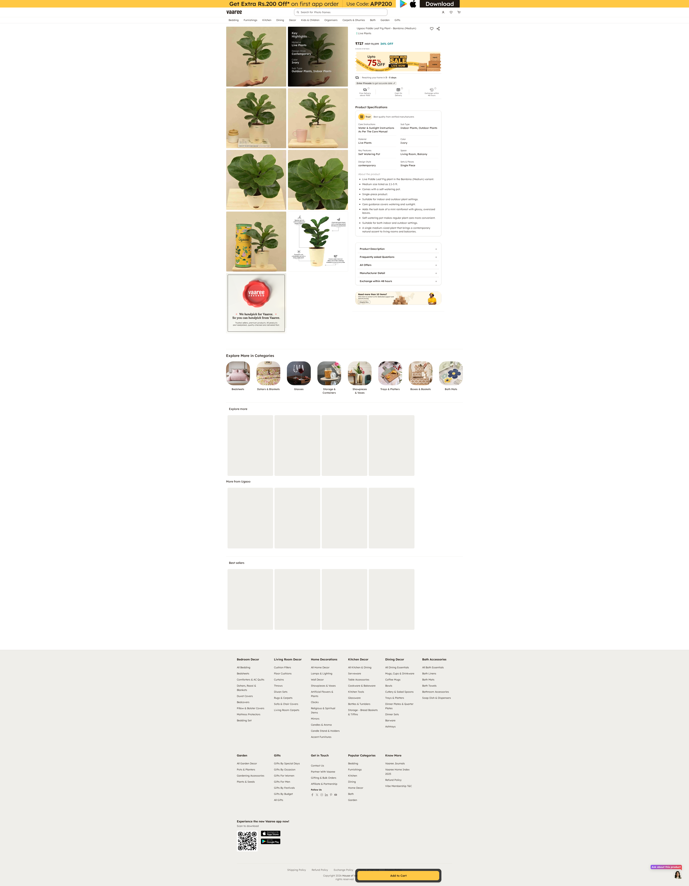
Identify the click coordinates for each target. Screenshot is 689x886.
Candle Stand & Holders (325, 730)
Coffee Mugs (392, 679)
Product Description (372, 248)
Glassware (354, 697)
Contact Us (317, 765)
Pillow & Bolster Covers (250, 708)
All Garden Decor (247, 763)
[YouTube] (335, 794)
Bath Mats (428, 679)
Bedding (234, 20)
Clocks (315, 702)
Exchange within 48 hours (376, 281)
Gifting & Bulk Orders (323, 777)
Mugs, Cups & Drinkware (399, 673)
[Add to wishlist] (431, 28)
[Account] (443, 12)
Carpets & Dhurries (354, 20)
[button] (365, 92)
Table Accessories (358, 679)
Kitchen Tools (356, 691)
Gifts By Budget (283, 794)
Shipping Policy (296, 869)
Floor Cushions (283, 673)
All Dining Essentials (397, 667)
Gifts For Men (282, 781)
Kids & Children (310, 20)
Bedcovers (243, 702)
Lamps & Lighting (321, 673)
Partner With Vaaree (323, 771)
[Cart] (459, 12)
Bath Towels (429, 685)
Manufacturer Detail (372, 273)
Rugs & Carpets (283, 697)
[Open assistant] (677, 874)
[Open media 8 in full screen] (318, 241)
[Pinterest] (331, 794)
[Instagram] (321, 794)
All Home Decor (320, 667)
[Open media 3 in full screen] (256, 118)
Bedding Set (244, 720)
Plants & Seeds (246, 781)
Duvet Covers (245, 696)
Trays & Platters (394, 697)
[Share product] (438, 28)
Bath (373, 20)
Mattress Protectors (248, 714)
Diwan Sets (280, 691)
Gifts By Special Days (287, 763)
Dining (280, 20)
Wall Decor (317, 679)
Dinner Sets (392, 714)
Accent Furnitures (321, 737)
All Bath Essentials (433, 667)
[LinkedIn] (326, 794)
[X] (317, 794)
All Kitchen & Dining (359, 667)
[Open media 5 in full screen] (256, 180)
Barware (390, 720)
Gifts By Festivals (284, 787)
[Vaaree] (234, 12)
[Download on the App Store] (270, 833)
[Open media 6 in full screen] (318, 180)
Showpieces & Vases (323, 685)
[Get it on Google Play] (270, 841)
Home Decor (355, 787)
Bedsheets (243, 673)
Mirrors (315, 718)
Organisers (331, 20)
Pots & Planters (246, 769)
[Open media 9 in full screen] (256, 303)
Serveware (354, 673)
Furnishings (250, 20)
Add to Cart (398, 875)
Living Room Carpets (286, 710)
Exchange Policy (343, 869)
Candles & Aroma (321, 724)
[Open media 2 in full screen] (318, 57)
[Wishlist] (451, 12)
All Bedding (243, 667)
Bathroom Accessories (435, 691)
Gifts (397, 20)
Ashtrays (390, 726)
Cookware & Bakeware (362, 685)
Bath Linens (429, 673)
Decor (292, 20)
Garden (385, 20)
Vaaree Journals (395, 763)
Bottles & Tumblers (359, 704)
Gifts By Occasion (284, 769)
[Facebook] (312, 794)
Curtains (279, 679)
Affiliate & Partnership (324, 783)
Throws (278, 685)
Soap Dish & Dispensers (436, 697)
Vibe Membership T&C (398, 786)
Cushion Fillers (282, 667)
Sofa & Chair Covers (286, 704)
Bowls (388, 685)
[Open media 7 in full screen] (256, 241)
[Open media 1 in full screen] (256, 57)
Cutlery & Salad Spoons (399, 691)
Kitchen (266, 20)
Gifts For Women (284, 775)
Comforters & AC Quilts (250, 679)
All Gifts (278, 800)
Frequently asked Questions (377, 257)
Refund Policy (393, 780)
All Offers (365, 265)
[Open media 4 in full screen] (318, 118)
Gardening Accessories (250, 775)
